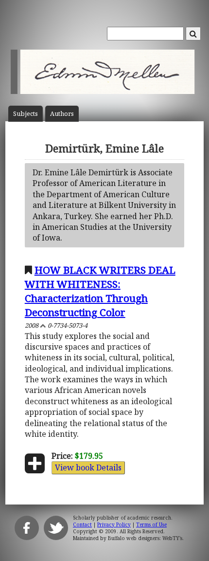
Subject (25, 114)
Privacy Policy (114, 524)
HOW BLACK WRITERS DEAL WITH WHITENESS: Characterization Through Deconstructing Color (100, 291)
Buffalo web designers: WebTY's (145, 538)
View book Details (88, 467)
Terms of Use (151, 524)
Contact (82, 524)
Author (62, 114)
